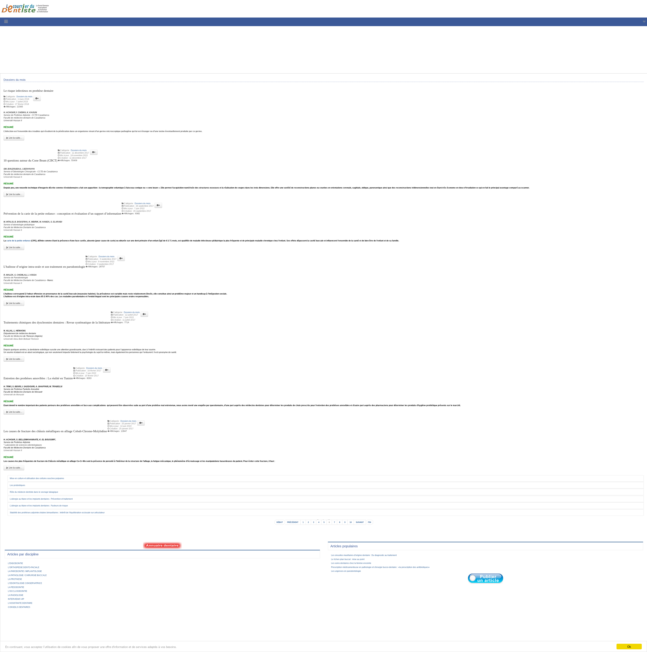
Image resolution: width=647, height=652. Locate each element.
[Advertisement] (102, 49)
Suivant (362, 560)
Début (276, 560)
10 (352, 560)
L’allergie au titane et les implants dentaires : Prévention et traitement (47, 536)
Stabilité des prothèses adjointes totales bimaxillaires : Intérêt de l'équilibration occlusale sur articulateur (65, 550)
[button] (37, 100)
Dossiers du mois (24, 99)
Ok (629, 646)
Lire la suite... (15, 144)
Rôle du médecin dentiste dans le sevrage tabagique (38, 529)
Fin (373, 560)
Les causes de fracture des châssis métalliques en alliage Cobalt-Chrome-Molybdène (63, 463)
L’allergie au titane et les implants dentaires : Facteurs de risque (44, 543)
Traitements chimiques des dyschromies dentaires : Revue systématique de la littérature (65, 344)
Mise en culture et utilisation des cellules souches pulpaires (41, 515)
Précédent (291, 560)
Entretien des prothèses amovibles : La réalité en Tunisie (44, 405)
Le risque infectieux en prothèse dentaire (32, 93)
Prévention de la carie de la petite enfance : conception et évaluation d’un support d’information (72, 225)
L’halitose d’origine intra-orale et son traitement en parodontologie (51, 283)
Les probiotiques (19, 522)
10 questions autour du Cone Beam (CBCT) (35, 167)
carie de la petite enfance (21, 256)
